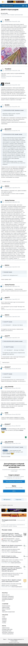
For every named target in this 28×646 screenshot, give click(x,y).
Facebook (4, 618)
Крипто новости (5, 594)
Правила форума (6, 605)
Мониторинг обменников (8, 596)
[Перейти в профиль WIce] (25, 567)
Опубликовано (12, 21)
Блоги (3, 600)
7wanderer (8, 69)
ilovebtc (6, 13)
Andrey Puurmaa (10, 200)
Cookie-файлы (14, 640)
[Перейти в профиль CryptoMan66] (25, 534)
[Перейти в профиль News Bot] (25, 580)
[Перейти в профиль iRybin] (25, 546)
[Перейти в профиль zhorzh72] (25, 556)
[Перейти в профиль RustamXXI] (2, 129)
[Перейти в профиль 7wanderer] (2, 69)
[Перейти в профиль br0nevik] (2, 84)
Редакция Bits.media (6, 630)
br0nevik (7, 83)
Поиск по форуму (6, 608)
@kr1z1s (4, 428)
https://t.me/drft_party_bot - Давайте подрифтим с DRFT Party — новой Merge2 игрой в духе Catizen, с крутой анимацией (12, 535)
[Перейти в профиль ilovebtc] (2, 20)
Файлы (3, 610)
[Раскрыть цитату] (3, 110)
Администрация (5, 607)
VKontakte (4, 619)
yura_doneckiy (9, 386)
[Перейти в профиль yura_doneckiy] (2, 387)
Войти (14, 491)
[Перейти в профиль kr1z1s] (2, 413)
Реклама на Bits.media (7, 629)
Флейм (12, 576)
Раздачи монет (14, 541)
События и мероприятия (7, 633)
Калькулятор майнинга (7, 599)
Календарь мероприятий (8, 597)
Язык (4, 639)
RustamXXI (8, 129)
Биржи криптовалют (16, 562)
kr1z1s (6, 413)
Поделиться (7, 499)
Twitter (3, 616)
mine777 (7, 297)
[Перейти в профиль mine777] (2, 298)
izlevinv (7, 186)
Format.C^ (8, 367)
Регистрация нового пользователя (14, 481)
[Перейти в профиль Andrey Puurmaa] (2, 201)
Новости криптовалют (16, 552)
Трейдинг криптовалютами (16, 14)
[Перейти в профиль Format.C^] (2, 367)
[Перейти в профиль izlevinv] (2, 186)
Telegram (4, 621)
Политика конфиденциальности (16, 639)
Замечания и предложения (8, 611)
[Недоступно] (14, 55)
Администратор (5, 627)
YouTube (4, 622)
